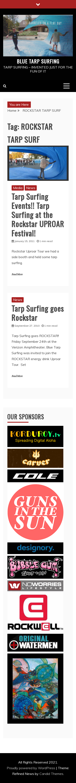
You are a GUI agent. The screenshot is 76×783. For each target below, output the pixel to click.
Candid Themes (51, 774)
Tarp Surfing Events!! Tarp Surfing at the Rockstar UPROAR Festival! (38, 214)
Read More (17, 274)
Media (17, 188)
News (30, 188)
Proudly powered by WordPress (31, 768)
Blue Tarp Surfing (38, 61)
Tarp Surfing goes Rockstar (38, 312)
